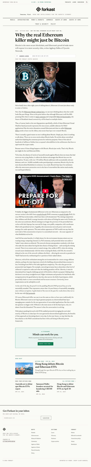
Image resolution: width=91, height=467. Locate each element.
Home (16, 30)
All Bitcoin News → (69, 381)
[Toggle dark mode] (86, 2)
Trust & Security (41, 24)
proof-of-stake (64, 214)
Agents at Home (75, 20)
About (72, 441)
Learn (74, 2)
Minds (73, 432)
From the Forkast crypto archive (26, 59)
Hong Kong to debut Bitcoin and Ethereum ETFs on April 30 (66, 386)
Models (12, 20)
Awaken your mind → (45, 343)
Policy (53, 24)
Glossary (53, 435)
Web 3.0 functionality (64, 117)
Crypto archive (55, 441)
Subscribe (80, 2)
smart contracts (41, 117)
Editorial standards (76, 435)
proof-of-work (41, 214)
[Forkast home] (45, 9)
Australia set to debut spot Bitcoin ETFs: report (23, 386)
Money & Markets (37, 20)
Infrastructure (23, 20)
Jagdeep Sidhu (24, 56)
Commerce (49, 20)
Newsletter (74, 444)
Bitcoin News (24, 30)
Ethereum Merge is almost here (34, 112)
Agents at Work (61, 20)
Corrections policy (76, 438)
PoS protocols (30, 293)
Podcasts (68, 2)
